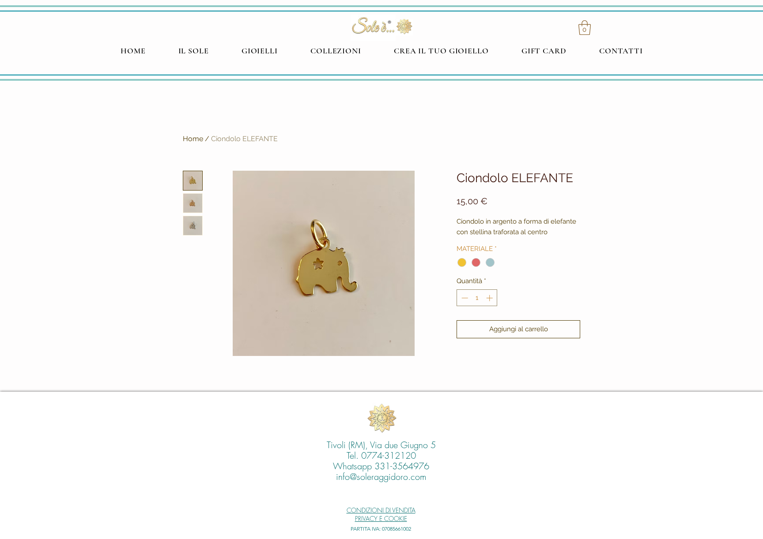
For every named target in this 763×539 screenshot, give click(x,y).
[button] (584, 27)
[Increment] (490, 298)
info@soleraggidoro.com (381, 477)
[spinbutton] (477, 298)
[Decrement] (464, 298)
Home (193, 139)
